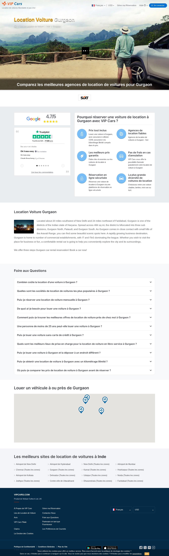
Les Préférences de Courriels (54, 529)
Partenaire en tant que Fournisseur (51, 522)
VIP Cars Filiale (20, 522)
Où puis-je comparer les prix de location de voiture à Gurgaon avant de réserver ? (64, 370)
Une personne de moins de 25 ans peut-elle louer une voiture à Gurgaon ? (59, 326)
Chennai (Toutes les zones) (28, 470)
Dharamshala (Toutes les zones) (98, 481)
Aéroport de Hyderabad (60, 464)
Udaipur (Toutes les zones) (95, 475)
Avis (16, 517)
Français (99, 5)
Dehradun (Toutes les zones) (62, 475)
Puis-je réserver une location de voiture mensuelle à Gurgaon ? (53, 299)
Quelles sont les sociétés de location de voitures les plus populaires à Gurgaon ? (63, 290)
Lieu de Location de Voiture (25, 513)
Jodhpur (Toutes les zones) (28, 481)
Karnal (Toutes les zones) (95, 470)
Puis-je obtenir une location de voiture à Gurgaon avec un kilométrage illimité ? (62, 361)
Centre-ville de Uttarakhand (62, 481)
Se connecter (159, 5)
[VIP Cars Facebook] (140, 548)
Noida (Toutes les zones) (128, 475)
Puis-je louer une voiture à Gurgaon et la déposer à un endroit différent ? (58, 352)
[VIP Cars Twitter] (145, 548)
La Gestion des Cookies (23, 533)
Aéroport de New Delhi (26, 464)
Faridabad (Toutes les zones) (130, 481)
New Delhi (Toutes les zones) (96, 464)
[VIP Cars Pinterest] (149, 548)
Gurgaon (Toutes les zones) (62, 470)
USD (110, 5)
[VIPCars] (15, 26)
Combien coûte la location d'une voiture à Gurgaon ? (47, 282)
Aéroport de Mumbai (126, 464)
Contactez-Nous (49, 513)
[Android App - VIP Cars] (93, 548)
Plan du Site (62, 547)
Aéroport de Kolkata (24, 475)
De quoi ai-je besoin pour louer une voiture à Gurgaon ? (49, 308)
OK (147, 554)
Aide (141, 5)
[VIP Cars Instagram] (153, 548)
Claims (17, 529)
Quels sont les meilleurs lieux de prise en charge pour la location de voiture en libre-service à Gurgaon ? (77, 343)
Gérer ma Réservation (126, 5)
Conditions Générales (46, 547)
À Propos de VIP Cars (23, 508)
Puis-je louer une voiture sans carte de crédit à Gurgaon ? (50, 335)
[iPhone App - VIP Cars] (110, 548)
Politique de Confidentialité (24, 547)
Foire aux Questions (50, 517)
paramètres (137, 554)
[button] (85, 400)
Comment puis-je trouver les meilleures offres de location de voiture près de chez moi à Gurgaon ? (73, 317)
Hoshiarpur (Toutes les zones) (131, 470)
